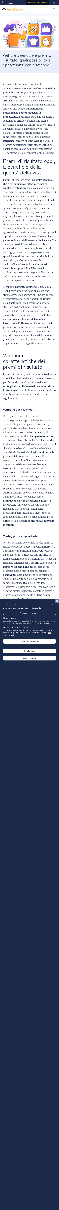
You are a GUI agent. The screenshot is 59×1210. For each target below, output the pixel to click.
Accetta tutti (29, 658)
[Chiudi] (57, 601)
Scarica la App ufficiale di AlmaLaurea (14, 2)
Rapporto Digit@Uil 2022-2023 (33, 286)
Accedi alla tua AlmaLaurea (39, 2)
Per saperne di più (42, 623)
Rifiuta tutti (29, 650)
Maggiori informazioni (29, 612)
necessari (11, 618)
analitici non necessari (17, 627)
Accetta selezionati (29, 641)
